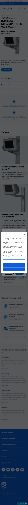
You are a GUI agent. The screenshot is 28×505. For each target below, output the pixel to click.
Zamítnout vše (14, 265)
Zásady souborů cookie (10, 256)
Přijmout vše (14, 269)
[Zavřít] (24, 234)
